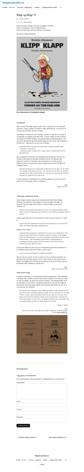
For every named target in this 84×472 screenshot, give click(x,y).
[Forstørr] (65, 39)
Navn (19, 401)
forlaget (42, 112)
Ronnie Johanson (24, 19)
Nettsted (19, 417)
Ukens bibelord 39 (62, 312)
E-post (19, 409)
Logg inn (42, 464)
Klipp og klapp (28, 22)
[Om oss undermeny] (14, 7)
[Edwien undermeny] (40, 7)
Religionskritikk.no (13, 2)
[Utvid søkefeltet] (60, 7)
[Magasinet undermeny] (32, 7)
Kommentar (21, 382)
